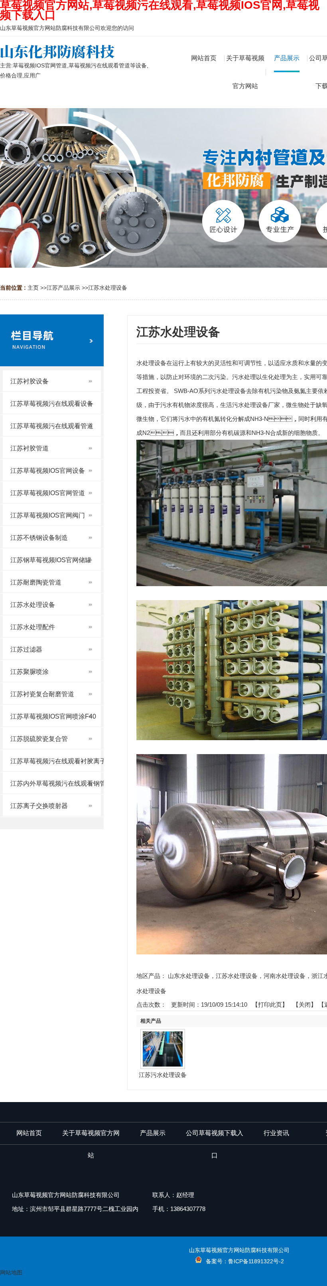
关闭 (305, 1004)
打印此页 (270, 1004)
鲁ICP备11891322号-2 (256, 1261)
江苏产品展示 (63, 287)
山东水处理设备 (189, 975)
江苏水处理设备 (107, 287)
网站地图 (11, 1272)
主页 (33, 287)
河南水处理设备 (284, 975)
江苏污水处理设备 (163, 1074)
